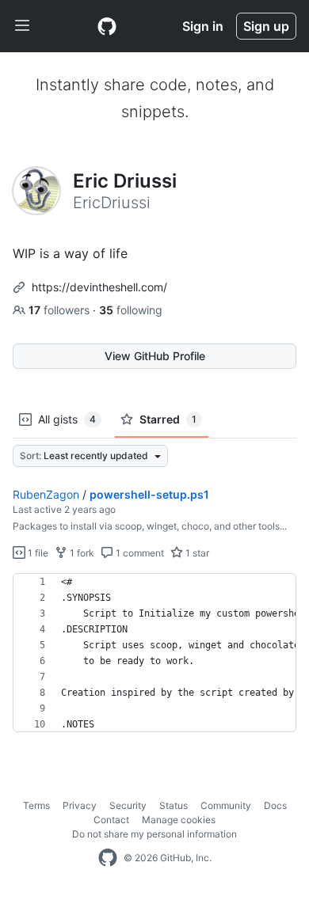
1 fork (80, 553)
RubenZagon (46, 494)
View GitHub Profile (155, 356)
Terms (36, 805)
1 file (36, 553)
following (130, 310)
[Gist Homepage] (106, 26)
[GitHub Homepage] (107, 858)
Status (173, 805)
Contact (111, 820)
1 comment (138, 553)
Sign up (266, 26)
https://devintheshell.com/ (99, 287)
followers (61, 310)
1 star (196, 553)
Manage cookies (179, 820)
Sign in (202, 26)
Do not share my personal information (154, 834)
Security (128, 805)
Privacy (80, 805)
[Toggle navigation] (22, 26)
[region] (154, 653)
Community (225, 805)
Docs (275, 805)
